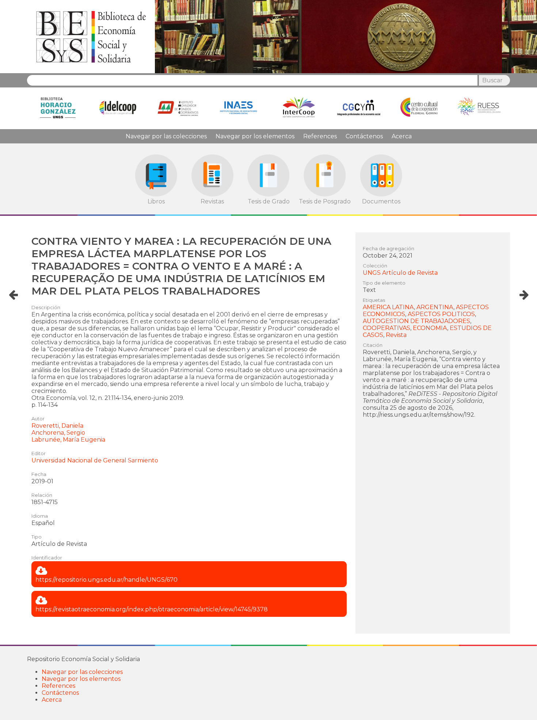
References (320, 136)
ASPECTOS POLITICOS (441, 314)
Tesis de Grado (269, 201)
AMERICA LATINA (388, 307)
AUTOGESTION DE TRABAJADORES (416, 321)
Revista (396, 334)
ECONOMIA (430, 328)
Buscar (492, 80)
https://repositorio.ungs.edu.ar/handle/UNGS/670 (106, 579)
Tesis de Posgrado (325, 201)
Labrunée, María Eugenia (68, 439)
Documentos (381, 201)
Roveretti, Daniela (57, 425)
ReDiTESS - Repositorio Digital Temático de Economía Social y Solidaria (91, 36)
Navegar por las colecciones (166, 136)
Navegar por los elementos (255, 136)
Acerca (402, 136)
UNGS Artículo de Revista (400, 272)
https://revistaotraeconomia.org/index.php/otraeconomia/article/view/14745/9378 (151, 609)
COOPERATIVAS (386, 328)
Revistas (212, 201)
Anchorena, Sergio (58, 432)
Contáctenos (364, 136)
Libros (156, 201)
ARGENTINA (434, 307)
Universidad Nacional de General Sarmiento (94, 460)
